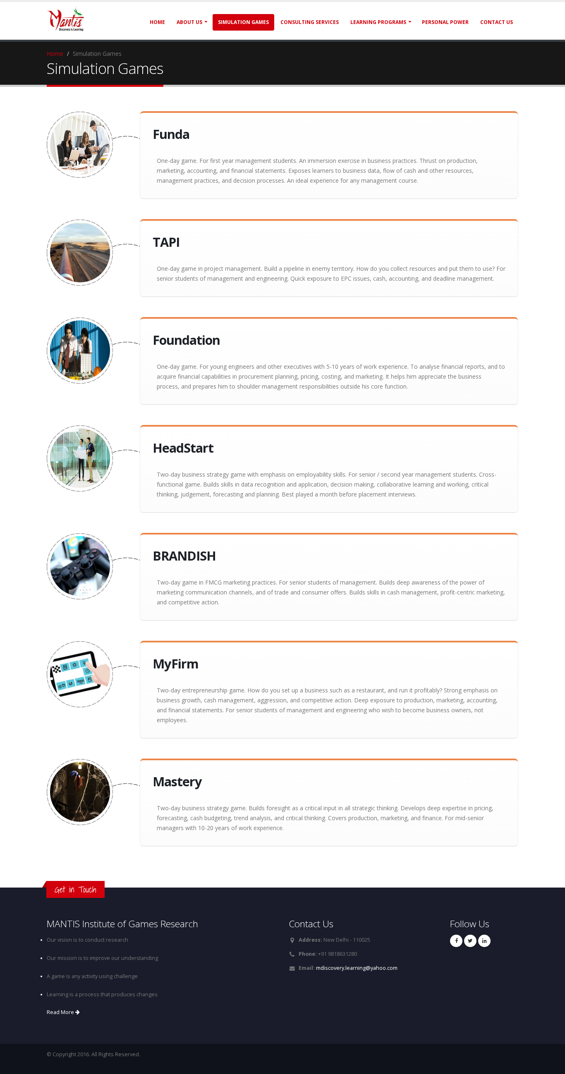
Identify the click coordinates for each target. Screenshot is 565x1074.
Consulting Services (309, 22)
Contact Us (496, 22)
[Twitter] (470, 941)
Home (157, 22)
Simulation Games (243, 22)
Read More (61, 1012)
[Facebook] (456, 941)
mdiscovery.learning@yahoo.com (356, 967)
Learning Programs (378, 22)
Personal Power (445, 22)
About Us (189, 22)
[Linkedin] (484, 941)
